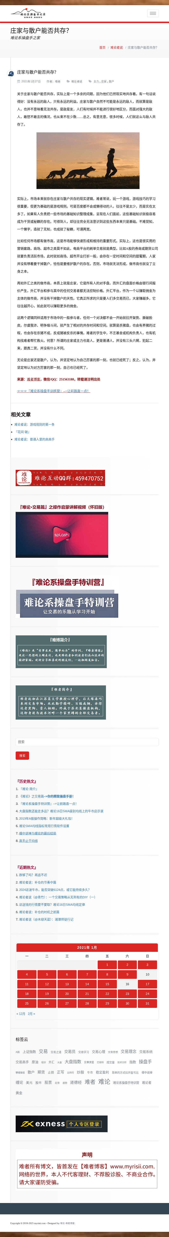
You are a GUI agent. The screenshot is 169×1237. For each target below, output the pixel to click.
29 (107, 1003)
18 (27, 993)
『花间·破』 (22, 432)
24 (147, 993)
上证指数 (29, 1052)
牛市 (90, 1072)
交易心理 (98, 1052)
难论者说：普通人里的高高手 (34, 439)
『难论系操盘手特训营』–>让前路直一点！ (48, 803)
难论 (104, 1081)
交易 (43, 1051)
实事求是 (89, 1062)
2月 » (31, 1013)
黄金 (19, 1093)
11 (26, 984)
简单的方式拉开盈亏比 (125, 1072)
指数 (132, 1062)
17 (147, 984)
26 (47, 1003)
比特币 (70, 1072)
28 (87, 1003)
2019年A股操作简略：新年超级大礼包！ (46, 818)
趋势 (65, 1083)
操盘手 (145, 1061)
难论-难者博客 (67, 1223)
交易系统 (146, 1052)
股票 (48, 1083)
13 (67, 984)
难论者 (146, 1082)
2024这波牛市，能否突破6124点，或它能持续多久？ (55, 890)
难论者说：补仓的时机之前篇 (39, 912)
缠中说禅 (147, 1072)
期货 (41, 1072)
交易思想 (113, 1052)
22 (107, 993)
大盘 (59, 1062)
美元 (29, 1082)
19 (47, 993)
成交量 (111, 1062)
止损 (51, 1072)
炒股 (80, 1072)
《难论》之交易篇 (31, 796)
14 (87, 984)
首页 (102, 47)
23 (127, 993)
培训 (43, 1062)
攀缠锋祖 (20, 1072)
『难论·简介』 (29, 789)
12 (47, 984)
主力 (96, 81)
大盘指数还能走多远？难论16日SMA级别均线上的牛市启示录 (61, 811)
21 (87, 993)
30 (127, 1003)
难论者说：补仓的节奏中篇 (37, 882)
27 (67, 1003)
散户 (111, 81)
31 (147, 1003)
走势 (57, 1083)
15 (107, 984)
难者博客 (33, 379)
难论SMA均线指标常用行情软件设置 (44, 826)
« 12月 (20, 1013)
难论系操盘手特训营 (126, 1082)
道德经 (76, 1082)
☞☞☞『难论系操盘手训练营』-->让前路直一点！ (53, 391)
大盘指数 (73, 1062)
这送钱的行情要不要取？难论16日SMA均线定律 (52, 904)
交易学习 (83, 1052)
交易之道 (56, 1052)
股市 (38, 1082)
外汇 (51, 1062)
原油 (35, 1062)
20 (67, 993)
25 (27, 1003)
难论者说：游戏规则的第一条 (34, 424)
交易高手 (22, 1062)
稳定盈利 (102, 1072)
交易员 (69, 1051)
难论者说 (116, 47)
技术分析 (122, 1062)
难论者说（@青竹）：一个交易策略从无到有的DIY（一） (58, 897)
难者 (58, 81)
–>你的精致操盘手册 (58, 796)
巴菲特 (100, 1062)
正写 (60, 1072)
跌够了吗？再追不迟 (33, 875)
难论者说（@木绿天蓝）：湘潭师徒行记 (46, 919)
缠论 (19, 1082)
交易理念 (128, 1051)
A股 (18, 1052)
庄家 (104, 81)
